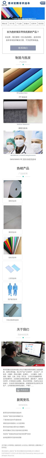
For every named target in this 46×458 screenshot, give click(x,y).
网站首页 (4, 24)
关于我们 (11, 24)
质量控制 (26, 24)
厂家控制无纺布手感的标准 (12, 420)
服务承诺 (18, 445)
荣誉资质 (31, 445)
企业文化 (25, 445)
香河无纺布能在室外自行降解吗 (14, 427)
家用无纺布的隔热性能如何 (12, 413)
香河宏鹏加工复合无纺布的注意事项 (15, 430)
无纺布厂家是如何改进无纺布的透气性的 (17, 434)
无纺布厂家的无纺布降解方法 (13, 416)
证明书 (33, 24)
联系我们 (41, 24)
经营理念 (11, 445)
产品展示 (19, 24)
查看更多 (24, 390)
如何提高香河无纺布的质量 (12, 437)
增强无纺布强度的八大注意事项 (14, 423)
